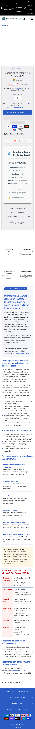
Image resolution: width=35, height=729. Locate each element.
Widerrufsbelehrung (17, 108)
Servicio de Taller (17, 697)
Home (4, 25)
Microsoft (17, 68)
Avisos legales (17, 212)
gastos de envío (17, 88)
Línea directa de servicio (17, 691)
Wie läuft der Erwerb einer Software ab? (17, 222)
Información (17, 703)
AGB (30, 103)
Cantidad (17, 94)
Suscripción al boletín (17, 709)
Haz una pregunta (17, 208)
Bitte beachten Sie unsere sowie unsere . (17, 106)
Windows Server (23, 353)
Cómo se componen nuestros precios (17, 217)
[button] (17, 118)
